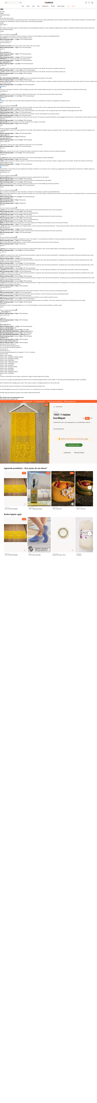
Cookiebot (32, 352)
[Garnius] (48, 2)
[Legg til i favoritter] (91, 406)
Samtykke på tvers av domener (8, 344)
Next (45, 433)
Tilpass (5, 399)
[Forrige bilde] (7, 487)
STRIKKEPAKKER (59, 406)
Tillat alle (2, 399)
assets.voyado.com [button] (5, 142)
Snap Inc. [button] (2, 234)
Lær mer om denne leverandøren (8, 34)
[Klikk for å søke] (20, 2)
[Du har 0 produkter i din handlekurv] (92, 2)
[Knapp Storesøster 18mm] (63, 534)
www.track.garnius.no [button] (5, 288)
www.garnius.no (4, 349)
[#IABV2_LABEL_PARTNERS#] (7, 370)
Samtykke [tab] (2, 11)
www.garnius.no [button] (4, 75)
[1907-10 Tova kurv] (63, 488)
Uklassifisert (3, 303)
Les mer (86, 439)
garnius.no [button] (2, 49)
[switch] (0, 26)
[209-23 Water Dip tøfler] (39, 534)
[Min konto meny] (86, 2)
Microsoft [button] (2, 205)
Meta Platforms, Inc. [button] (5, 172)
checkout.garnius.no (5, 350)
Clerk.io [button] (2, 307)
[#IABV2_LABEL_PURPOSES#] (7, 360)
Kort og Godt (55, 553)
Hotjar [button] (1, 103)
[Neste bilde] (90, 487)
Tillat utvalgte (10, 399)
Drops (30, 553)
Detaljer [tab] (2, 13)
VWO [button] (1, 125)
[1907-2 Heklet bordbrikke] (15, 488)
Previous (3, 433)
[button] (48, 42)
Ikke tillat (15, 399)
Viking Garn (55, 412)
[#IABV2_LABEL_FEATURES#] (7, 365)
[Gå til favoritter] (89, 2)
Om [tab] (1, 16)
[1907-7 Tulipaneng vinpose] (39, 488)
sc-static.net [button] (3, 66)
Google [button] (2, 31)
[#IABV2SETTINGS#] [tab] (5, 15)
